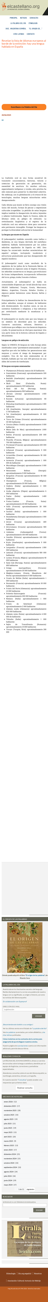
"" (39, 1028)
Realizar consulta (24, 1088)
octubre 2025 (9, 1115)
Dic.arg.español (24, 1273)
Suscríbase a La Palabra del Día (24, 107)
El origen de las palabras (35, 975)
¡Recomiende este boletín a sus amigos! (18, 1024)
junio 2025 (8, 1128)
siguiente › (31, 1189)
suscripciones (22, 1046)
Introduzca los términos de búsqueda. (19, 1202)
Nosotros (38, 1273)
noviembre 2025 (10, 1110)
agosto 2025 (9, 1119)
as (3, 120)
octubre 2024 (9, 1163)
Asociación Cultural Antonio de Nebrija (24, 1280)
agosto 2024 (9, 1172)
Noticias (23, 18)
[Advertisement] (24, 78)
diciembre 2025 (10, 1106)
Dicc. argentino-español (16, 29)
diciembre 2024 (10, 1154)
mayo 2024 (8, 1185)
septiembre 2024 (10, 1167)
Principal (14, 18)
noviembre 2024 (10, 1158)
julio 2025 (8, 1123)
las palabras (10, 1032)
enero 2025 (8, 1150)
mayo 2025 (8, 1132)
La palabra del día (18, 23)
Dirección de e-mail (11, 1006)
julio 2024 (8, 1176)
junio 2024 (8, 1180)
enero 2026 (8, 1102)
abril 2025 (8, 1137)
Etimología (33, 23)
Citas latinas (18, 34)
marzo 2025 (8, 1141)
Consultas (34, 18)
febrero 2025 (9, 1145)
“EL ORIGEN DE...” (35, 29)
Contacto (31, 34)
